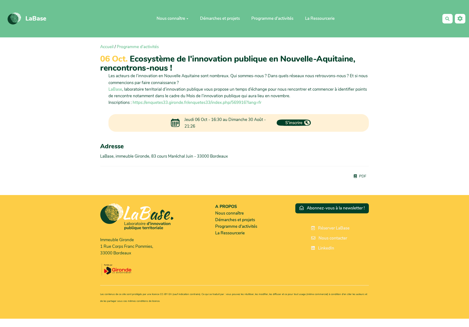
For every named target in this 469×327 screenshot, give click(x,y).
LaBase (115, 89)
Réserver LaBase (333, 228)
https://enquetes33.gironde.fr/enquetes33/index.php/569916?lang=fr (197, 102)
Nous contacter (332, 238)
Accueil (107, 47)
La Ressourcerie (320, 18)
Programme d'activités (272, 18)
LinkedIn (325, 248)
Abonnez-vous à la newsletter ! (335, 208)
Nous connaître (171, 18)
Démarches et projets (220, 18)
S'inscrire (293, 123)
